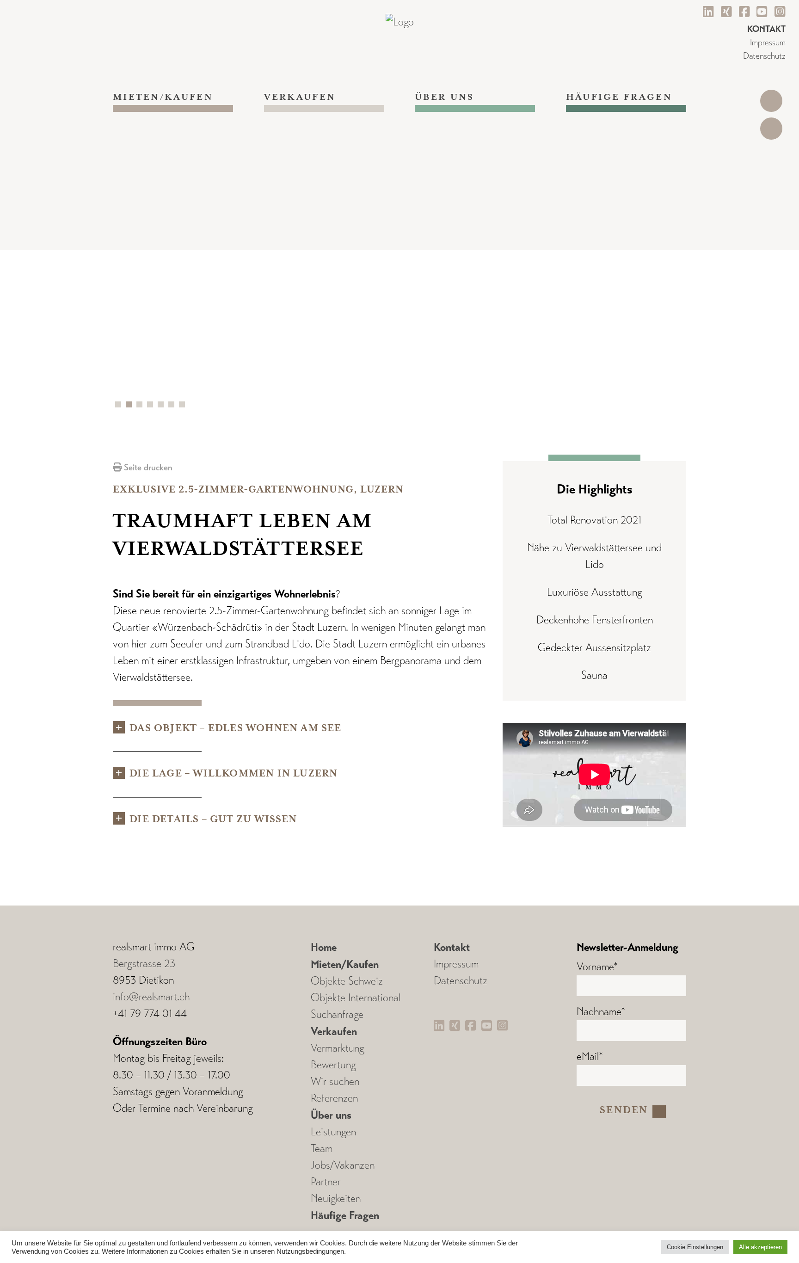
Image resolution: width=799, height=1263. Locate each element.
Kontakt (452, 947)
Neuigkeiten (336, 1198)
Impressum (768, 42)
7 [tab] (183, 406)
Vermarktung (337, 1048)
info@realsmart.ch (151, 997)
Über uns (444, 97)
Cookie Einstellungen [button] (695, 1247)
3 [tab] (141, 406)
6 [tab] (173, 406)
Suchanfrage (337, 1014)
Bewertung (333, 1065)
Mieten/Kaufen (163, 97)
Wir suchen (335, 1081)
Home (324, 947)
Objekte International (355, 997)
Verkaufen (300, 97)
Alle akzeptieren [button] (760, 1247)
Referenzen (334, 1098)
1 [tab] (119, 406)
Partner (326, 1182)
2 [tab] (130, 406)
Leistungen (333, 1132)
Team (321, 1148)
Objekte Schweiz (347, 981)
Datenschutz (764, 55)
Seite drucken (147, 467)
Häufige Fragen (619, 97)
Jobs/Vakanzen (343, 1165)
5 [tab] (162, 406)
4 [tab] (151, 406)
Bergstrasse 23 (144, 963)
